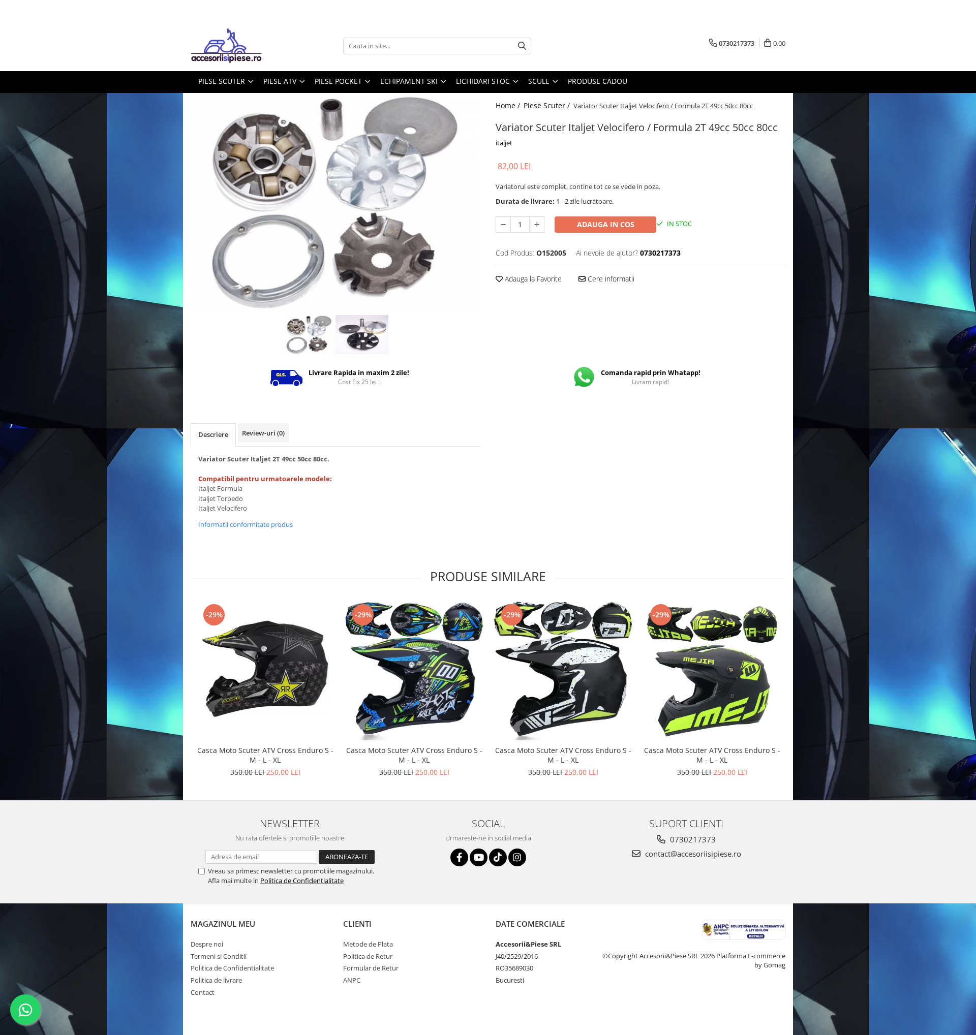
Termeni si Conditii (219, 956)
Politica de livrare (216, 980)
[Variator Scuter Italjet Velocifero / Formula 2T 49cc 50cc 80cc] (335, 202)
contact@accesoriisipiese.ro (692, 854)
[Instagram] (517, 857)
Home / (509, 105)
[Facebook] (459, 857)
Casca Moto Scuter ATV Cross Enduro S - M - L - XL (265, 755)
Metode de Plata (368, 944)
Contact (203, 992)
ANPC (351, 980)
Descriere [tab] (213, 434)
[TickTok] (498, 857)
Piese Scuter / (548, 105)
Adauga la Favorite (532, 279)
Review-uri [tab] (263, 432)
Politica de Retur (367, 956)
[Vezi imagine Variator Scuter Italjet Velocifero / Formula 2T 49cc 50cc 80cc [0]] (309, 335)
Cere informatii (610, 279)
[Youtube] (478, 857)
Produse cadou (597, 81)
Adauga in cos (605, 224)
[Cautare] (522, 46)
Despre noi (207, 944)
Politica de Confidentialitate (302, 880)
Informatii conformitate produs (245, 524)
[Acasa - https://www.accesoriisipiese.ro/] (241, 46)
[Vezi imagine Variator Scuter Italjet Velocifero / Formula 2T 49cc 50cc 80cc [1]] (362, 335)
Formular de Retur (371, 968)
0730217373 (692, 839)
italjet (504, 142)
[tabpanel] (335, 202)
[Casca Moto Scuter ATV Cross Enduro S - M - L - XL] (265, 671)
